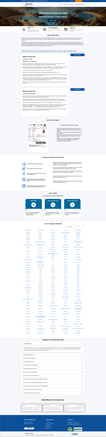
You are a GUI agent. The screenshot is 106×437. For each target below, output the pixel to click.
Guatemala (53, 269)
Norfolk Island (66, 296)
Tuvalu (78, 326)
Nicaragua (78, 294)
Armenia (27, 234)
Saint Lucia (40, 308)
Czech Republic (40, 254)
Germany (28, 267)
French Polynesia (40, 265)
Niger (28, 296)
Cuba (78, 251)
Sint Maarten (28, 313)
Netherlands (40, 294)
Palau (78, 299)
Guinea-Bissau (28, 271)
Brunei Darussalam (40, 244)
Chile (28, 249)
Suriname (40, 319)
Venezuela (78, 330)
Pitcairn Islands (78, 301)
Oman (53, 299)
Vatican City (65, 330)
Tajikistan (66, 321)
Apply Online (77, 54)
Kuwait (78, 278)
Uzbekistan (40, 330)
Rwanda (65, 305)
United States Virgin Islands (78, 328)
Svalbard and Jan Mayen (53, 319)
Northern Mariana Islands (28, 299)
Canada (40, 247)
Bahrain (40, 236)
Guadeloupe (28, 269)
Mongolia (53, 290)
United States (65, 328)
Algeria (65, 230)
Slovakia (40, 313)
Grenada (78, 267)
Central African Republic (78, 247)
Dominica (28, 257)
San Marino (40, 311)
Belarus (78, 236)
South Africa (27, 316)
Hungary (78, 271)
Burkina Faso (65, 244)
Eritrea (40, 259)
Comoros (28, 251)
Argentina (78, 232)
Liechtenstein (40, 283)
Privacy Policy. (49, 425)
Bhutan (65, 239)
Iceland (27, 274)
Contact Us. (48, 422)
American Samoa (78, 230)
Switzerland (27, 321)
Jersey (28, 278)
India (40, 274)
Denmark (65, 254)
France (78, 262)
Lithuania (53, 283)
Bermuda (53, 239)
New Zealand (65, 294)
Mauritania (53, 287)
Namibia (65, 292)
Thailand (78, 321)
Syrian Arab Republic (40, 321)
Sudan (28, 319)
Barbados (65, 236)
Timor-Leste (28, 323)
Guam (40, 269)
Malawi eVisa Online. (28, 422)
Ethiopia (65, 259)
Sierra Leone (78, 311)
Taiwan (53, 321)
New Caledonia (53, 294)
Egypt (65, 257)
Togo (40, 323)
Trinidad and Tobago (78, 323)
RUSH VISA (71, 4)
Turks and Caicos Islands (66, 326)
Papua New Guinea (40, 301)
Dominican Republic (40, 257)
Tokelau (53, 323)
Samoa (28, 311)
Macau (78, 283)
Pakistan (65, 299)
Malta (78, 285)
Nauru (78, 292)
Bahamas (28, 236)
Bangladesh (53, 236)
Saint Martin (53, 308)
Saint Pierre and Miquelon (65, 308)
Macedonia (28, 285)
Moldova (28, 290)
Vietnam (27, 332)
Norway (40, 299)
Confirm (75, 434)
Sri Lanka (78, 316)
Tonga (65, 323)
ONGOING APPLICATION (79, 4)
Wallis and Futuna (40, 332)
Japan (78, 276)
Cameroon (28, 247)
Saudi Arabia (53, 311)
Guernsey (65, 269)
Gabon (53, 265)
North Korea (78, 296)
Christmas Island (53, 249)
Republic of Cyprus (78, 303)
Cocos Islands (65, 249)
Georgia (78, 265)
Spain (66, 316)
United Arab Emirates (40, 328)
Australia (53, 234)
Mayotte (65, 287)
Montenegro (65, 290)
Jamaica (65, 276)
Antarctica (53, 232)
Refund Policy (48, 427)
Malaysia (40, 285)
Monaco (40, 290)
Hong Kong (65, 271)
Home (60, 4)
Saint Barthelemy (78, 305)
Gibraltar (40, 267)
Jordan (40, 278)
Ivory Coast (53, 276)
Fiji (53, 262)
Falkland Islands (78, 259)
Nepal (28, 294)
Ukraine (27, 328)
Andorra (28, 232)
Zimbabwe (78, 332)
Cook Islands (40, 251)
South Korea (53, 316)
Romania (40, 305)
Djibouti (78, 254)
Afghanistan (27, 230)
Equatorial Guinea (28, 259)
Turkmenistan (53, 326)
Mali (65, 285)
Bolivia (78, 239)
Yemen (53, 332)
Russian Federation (53, 305)
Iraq (65, 274)
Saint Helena (27, 308)
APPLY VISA (65, 4)
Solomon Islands (65, 313)
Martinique (40, 287)
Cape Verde (53, 247)
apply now (53, 20)
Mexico (78, 287)
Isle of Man (28, 276)
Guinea (78, 269)
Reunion (27, 305)
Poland (27, 303)
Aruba (40, 234)
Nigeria (40, 296)
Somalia (78, 313)
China (40, 249)
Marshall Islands (27, 287)
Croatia (65, 251)
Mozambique (40, 292)
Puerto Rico (53, 303)
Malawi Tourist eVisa (28, 423)
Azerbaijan (78, 234)
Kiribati (65, 278)
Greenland (65, 267)
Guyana (40, 271)
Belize (40, 239)
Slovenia (53, 313)
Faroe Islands (28, 262)
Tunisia (27, 326)
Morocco (28, 292)
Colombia (78, 249)
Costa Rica (53, 251)
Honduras (53, 271)
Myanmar (53, 292)
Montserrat (78, 290)
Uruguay (28, 330)
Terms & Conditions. (50, 423)
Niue (53, 296)
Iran (53, 274)
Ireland (78, 274)
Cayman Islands (65, 247)
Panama (27, 301)
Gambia (65, 265)
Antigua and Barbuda (65, 232)
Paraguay (53, 301)
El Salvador (78, 257)
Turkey (40, 326)
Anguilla (40, 232)
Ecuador (53, 257)
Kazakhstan (53, 278)
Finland (65, 262)
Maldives (53, 285)
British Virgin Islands (28, 244)
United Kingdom (53, 328)
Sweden (78, 319)
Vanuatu (53, 330)
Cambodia (78, 244)
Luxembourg (65, 283)
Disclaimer (48, 426)
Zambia (65, 332)
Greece (53, 267)
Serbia (65, 311)
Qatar (65, 303)
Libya (28, 283)
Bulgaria (53, 244)
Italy (40, 276)
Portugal (40, 303)
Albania (53, 230)
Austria (65, 234)
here (28, 72)
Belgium (27, 239)
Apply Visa (78, 1)
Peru (65, 301)
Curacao (28, 254)
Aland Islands (40, 230)
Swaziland (65, 319)
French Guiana (28, 265)
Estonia (53, 259)
